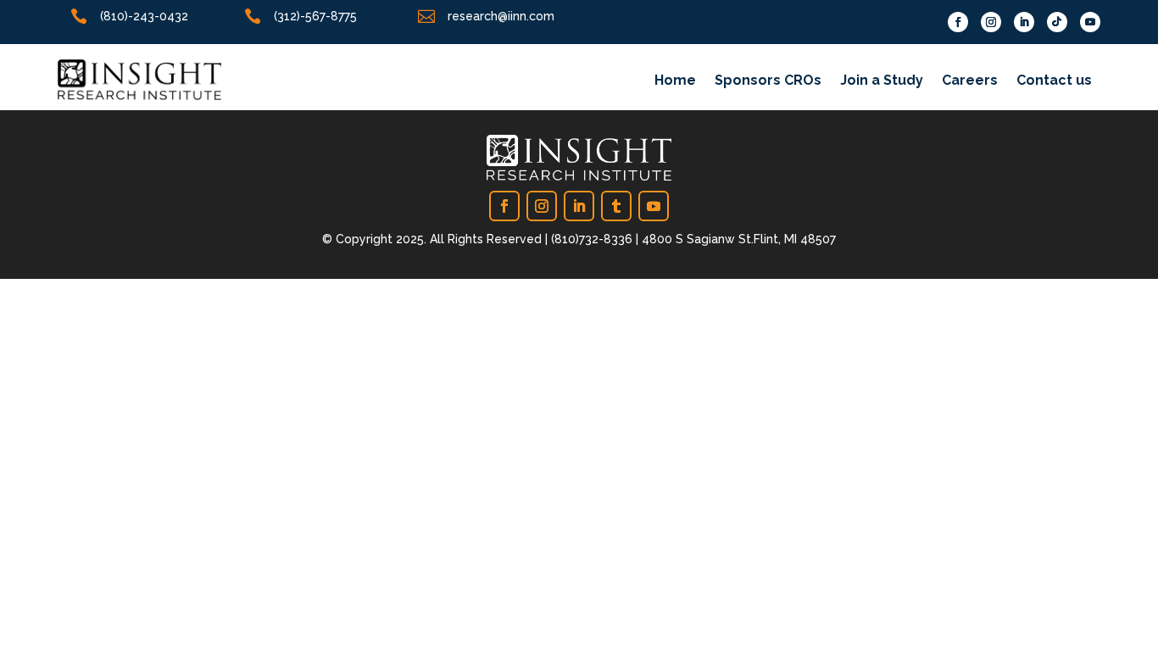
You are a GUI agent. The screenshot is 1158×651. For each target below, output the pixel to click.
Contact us (1054, 81)
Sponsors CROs (768, 81)
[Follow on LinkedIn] (1024, 22)
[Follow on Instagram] (991, 22)
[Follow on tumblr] (616, 206)
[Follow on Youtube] (1090, 22)
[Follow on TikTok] (1057, 22)
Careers (970, 81)
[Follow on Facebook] (958, 22)
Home (675, 81)
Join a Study (881, 81)
